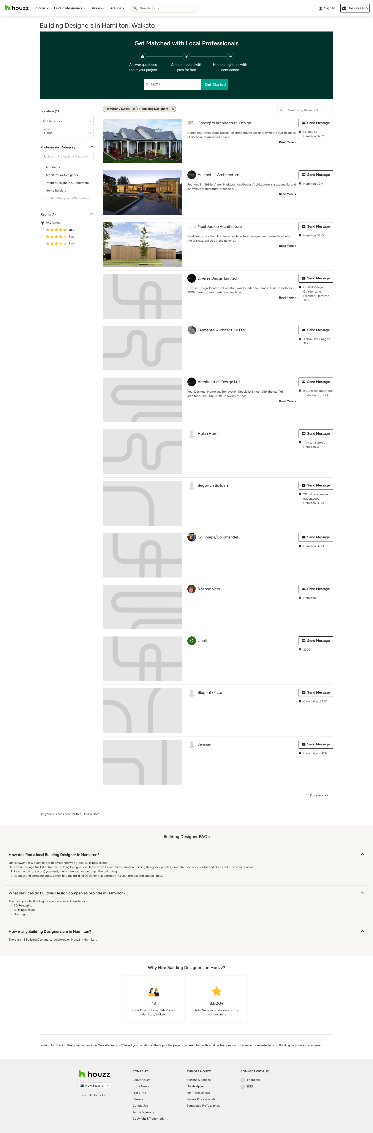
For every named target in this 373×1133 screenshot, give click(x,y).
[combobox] (164, 8)
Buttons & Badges (198, 1080)
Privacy (149, 1112)
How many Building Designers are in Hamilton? (50, 931)
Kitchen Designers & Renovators (68, 198)
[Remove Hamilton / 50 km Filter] (134, 109)
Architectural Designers (62, 175)
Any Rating (53, 223)
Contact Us (140, 1106)
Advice (115, 8)
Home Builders (56, 190)
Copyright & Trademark (148, 1118)
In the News (141, 1086)
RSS (250, 1086)
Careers (138, 1099)
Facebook (254, 1080)
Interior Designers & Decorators (67, 183)
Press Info (139, 1093)
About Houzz (141, 1080)
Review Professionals (200, 1099)
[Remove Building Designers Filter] (173, 109)
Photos (40, 8)
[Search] (135, 8)
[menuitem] (41, 8)
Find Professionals (68, 8)
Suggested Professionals (203, 1106)
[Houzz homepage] (16, 7)
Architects (53, 167)
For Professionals (198, 1093)
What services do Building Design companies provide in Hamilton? (67, 893)
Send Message (318, 123)
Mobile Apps (194, 1086)
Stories (96, 8)
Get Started (215, 84)
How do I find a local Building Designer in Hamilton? (54, 854)
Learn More (92, 814)
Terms (137, 1112)
